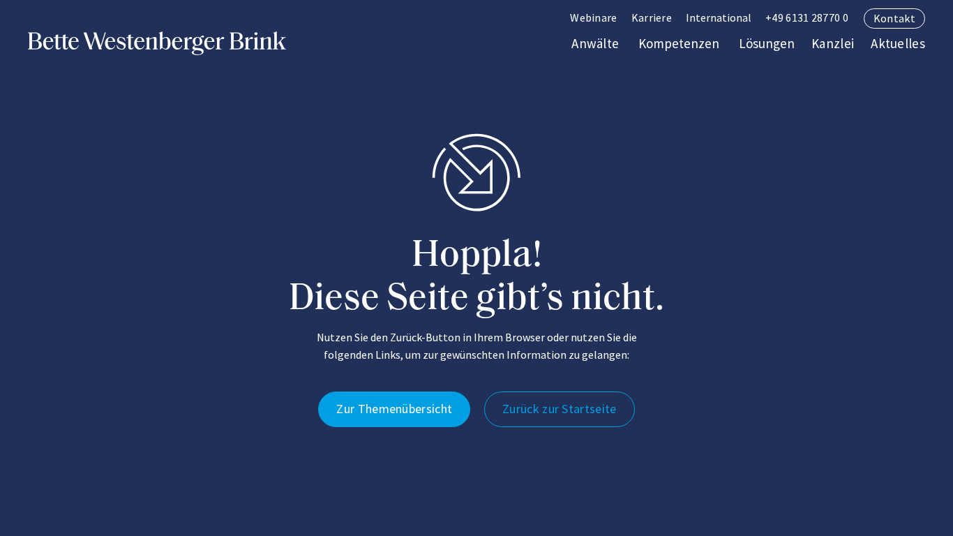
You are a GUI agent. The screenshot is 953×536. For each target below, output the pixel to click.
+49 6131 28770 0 (806, 17)
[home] (157, 43)
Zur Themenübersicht (394, 409)
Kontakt (894, 18)
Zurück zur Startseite (559, 409)
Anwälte (595, 43)
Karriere (651, 17)
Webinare (593, 17)
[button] (718, 18)
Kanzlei (832, 43)
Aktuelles (898, 43)
